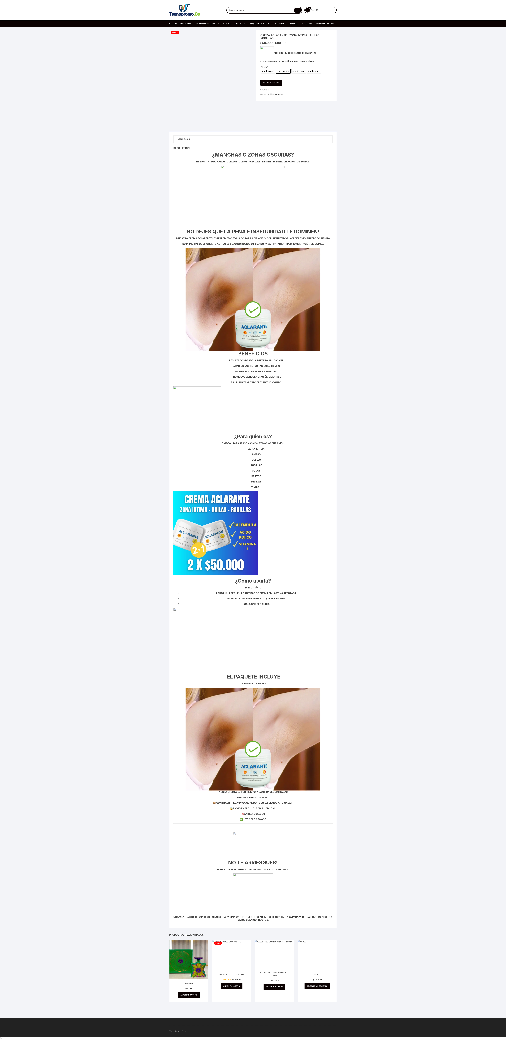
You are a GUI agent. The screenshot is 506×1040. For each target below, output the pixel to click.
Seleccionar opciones (317, 986)
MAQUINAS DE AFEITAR (259, 24)
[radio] (268, 71)
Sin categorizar (277, 94)
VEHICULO (307, 24)
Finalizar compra (325, 24)
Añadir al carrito (271, 83)
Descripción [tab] (183, 139)
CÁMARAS (293, 24)
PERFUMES (279, 24)
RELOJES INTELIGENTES (180, 24)
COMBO (264, 67)
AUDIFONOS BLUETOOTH (207, 24)
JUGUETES (240, 24)
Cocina (227, 24)
